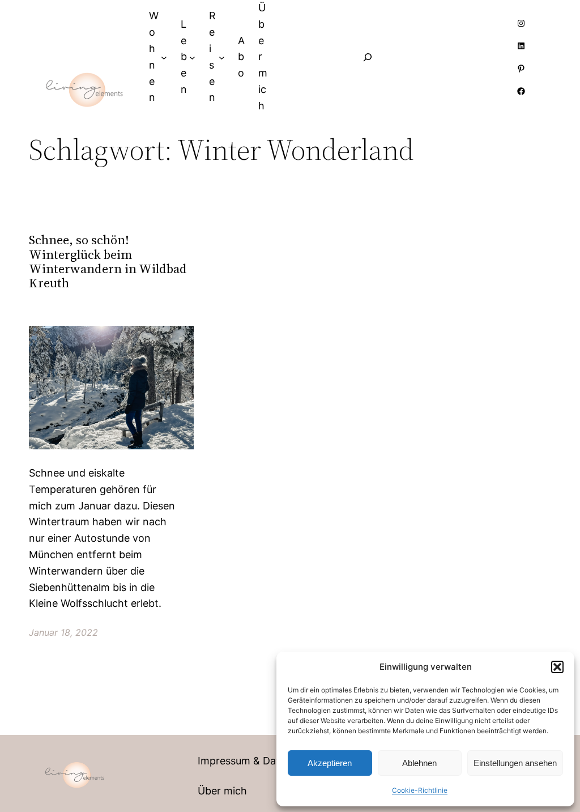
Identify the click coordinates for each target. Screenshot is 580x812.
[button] (557, 667)
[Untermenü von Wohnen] (164, 57)
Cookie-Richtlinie (419, 790)
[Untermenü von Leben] (192, 57)
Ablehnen (419, 763)
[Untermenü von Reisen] (222, 57)
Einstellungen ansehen (515, 763)
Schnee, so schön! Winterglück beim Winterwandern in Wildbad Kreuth (108, 261)
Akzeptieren (330, 763)
